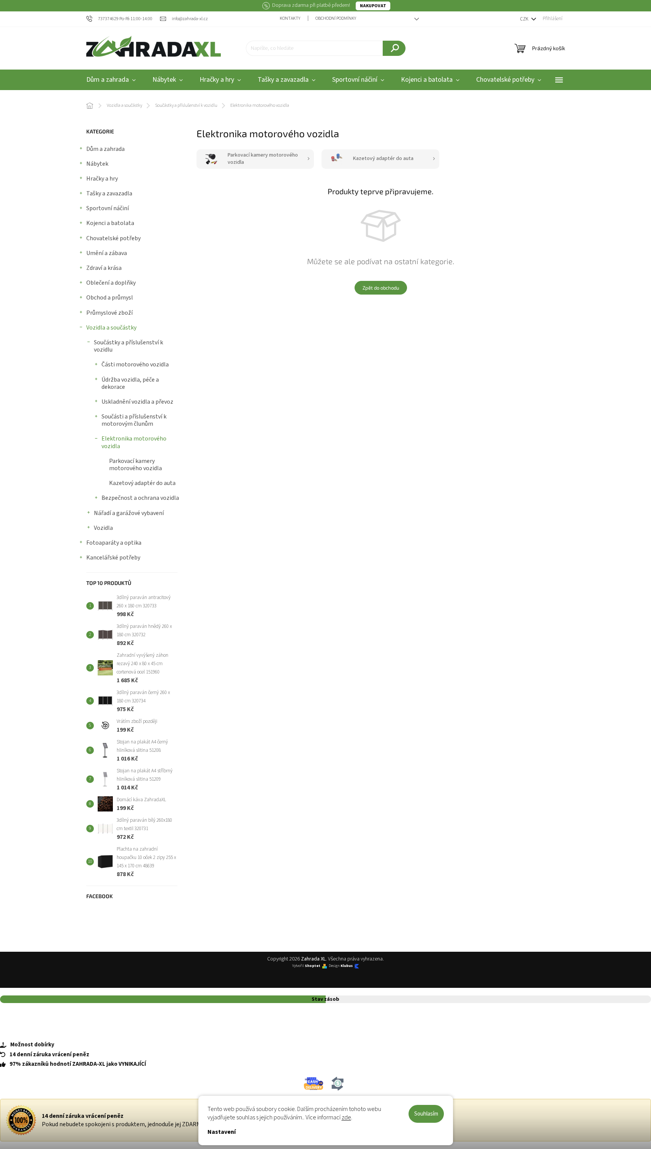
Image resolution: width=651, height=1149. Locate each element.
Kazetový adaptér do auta (142, 483)
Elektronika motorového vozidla (133, 442)
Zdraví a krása (104, 268)
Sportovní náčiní (107, 208)
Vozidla (103, 528)
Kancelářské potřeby (113, 557)
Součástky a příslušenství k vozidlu (128, 346)
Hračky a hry (102, 178)
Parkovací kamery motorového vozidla (135, 464)
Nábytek (97, 164)
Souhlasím (426, 1114)
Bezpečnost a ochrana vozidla (140, 498)
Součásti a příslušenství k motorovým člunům (133, 420)
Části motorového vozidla (135, 364)
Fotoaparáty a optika (113, 543)
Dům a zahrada (105, 149)
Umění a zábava (106, 253)
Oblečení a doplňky (111, 283)
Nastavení (221, 1132)
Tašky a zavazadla (109, 193)
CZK (524, 19)
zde (346, 1117)
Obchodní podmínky (335, 18)
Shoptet (312, 966)
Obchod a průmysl (109, 297)
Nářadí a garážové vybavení (129, 513)
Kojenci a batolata (110, 223)
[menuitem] (111, 80)
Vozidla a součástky (111, 327)
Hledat (394, 48)
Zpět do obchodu (381, 288)
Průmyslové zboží (109, 313)
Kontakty (290, 18)
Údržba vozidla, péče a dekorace (130, 383)
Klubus (347, 966)
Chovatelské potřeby (113, 238)
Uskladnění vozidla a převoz (137, 402)
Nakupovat (373, 6)
